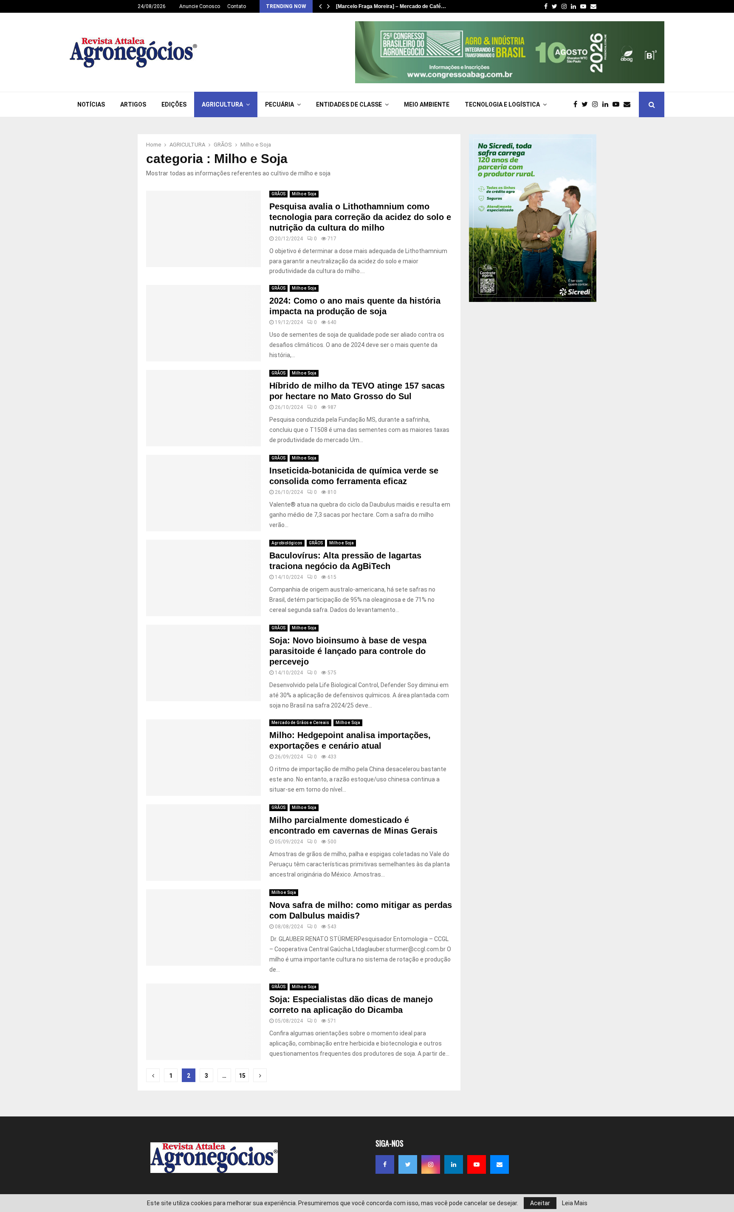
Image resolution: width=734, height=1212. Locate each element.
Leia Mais (574, 1203)
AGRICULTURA (222, 104)
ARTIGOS (133, 104)
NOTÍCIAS (91, 104)
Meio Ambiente (426, 104)
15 (242, 1075)
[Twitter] (587, 104)
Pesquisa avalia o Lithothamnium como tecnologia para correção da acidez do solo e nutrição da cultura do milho (360, 217)
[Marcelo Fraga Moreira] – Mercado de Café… (391, 6)
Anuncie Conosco (199, 6)
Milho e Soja (304, 194)
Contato (236, 6)
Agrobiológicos (286, 543)
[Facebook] (577, 104)
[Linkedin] (607, 104)
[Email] (629, 104)
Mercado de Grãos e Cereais (300, 722)
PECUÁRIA (279, 104)
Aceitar (540, 1203)
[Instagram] (597, 104)
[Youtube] (618, 104)
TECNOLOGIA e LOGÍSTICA (502, 104)
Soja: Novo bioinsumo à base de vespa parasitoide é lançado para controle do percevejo (347, 651)
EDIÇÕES (173, 104)
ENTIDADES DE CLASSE (349, 104)
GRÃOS (278, 194)
